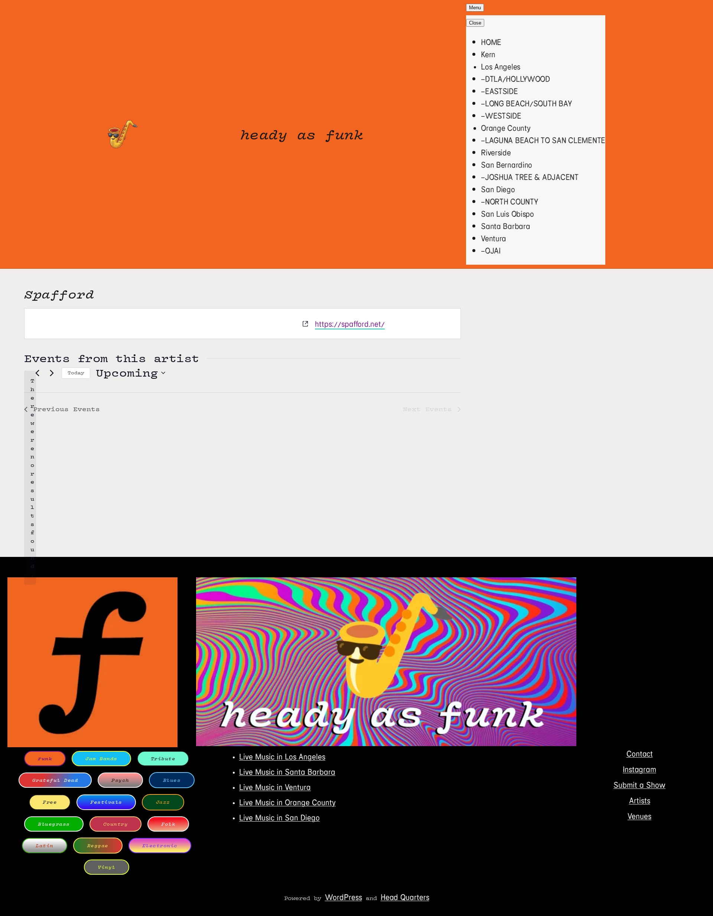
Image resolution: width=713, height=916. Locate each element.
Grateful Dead (55, 780)
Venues (639, 816)
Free (50, 802)
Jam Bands (101, 758)
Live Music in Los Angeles (282, 756)
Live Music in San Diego (279, 817)
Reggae (97, 845)
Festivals (106, 802)
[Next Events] (51, 372)
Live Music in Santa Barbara (287, 772)
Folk (168, 824)
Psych (120, 780)
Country (115, 824)
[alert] (30, 478)
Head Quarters (405, 897)
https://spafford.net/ (350, 324)
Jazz (163, 802)
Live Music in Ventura (275, 787)
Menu (475, 7)
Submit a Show (639, 785)
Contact (639, 753)
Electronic (160, 845)
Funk (45, 758)
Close (475, 23)
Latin (44, 845)
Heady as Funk (302, 134)
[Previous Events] (37, 372)
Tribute (163, 758)
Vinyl (106, 867)
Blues (172, 780)
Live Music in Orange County (287, 802)
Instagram (639, 769)
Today (76, 373)
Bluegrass (54, 824)
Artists (639, 800)
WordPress (343, 897)
